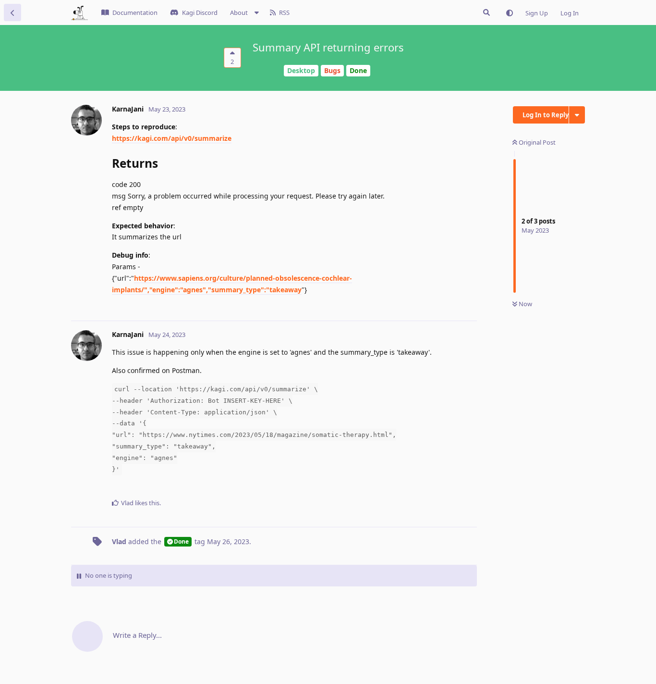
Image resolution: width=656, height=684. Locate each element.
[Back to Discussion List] (12, 12)
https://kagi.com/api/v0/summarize (171, 138)
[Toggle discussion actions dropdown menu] (577, 115)
